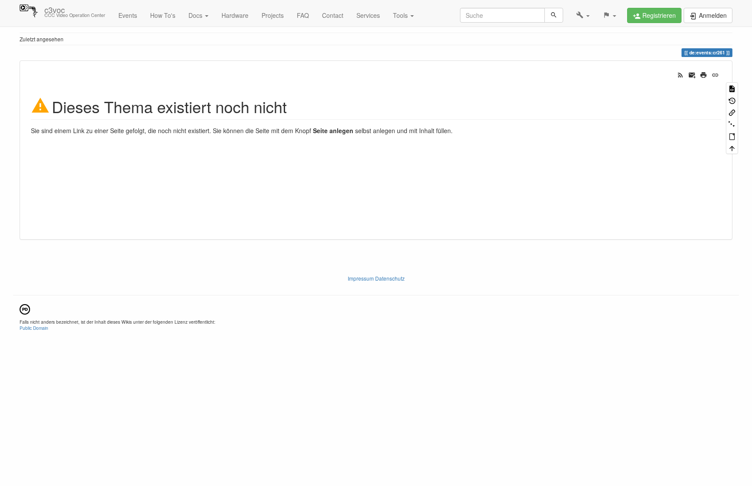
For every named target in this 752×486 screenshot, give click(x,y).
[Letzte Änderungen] (680, 74)
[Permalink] (715, 74)
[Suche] (553, 15)
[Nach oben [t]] (732, 147)
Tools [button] (401, 15)
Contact (332, 15)
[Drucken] (703, 74)
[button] (583, 15)
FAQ (303, 15)
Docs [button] (196, 15)
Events (127, 15)
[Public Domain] (25, 308)
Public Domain (34, 328)
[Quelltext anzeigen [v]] (732, 88)
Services (368, 15)
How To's (162, 15)
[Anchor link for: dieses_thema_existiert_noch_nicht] (295, 106)
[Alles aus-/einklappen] (732, 123)
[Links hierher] (732, 112)
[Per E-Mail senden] (692, 74)
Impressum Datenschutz (376, 278)
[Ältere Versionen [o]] (732, 99)
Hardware (235, 15)
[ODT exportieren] (732, 136)
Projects (273, 15)
